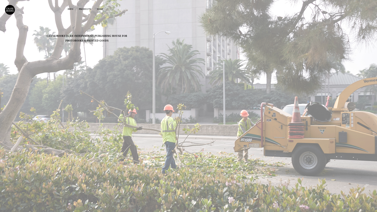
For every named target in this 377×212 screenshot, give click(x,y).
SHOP (100, 9)
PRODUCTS (85, 9)
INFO (70, 9)
